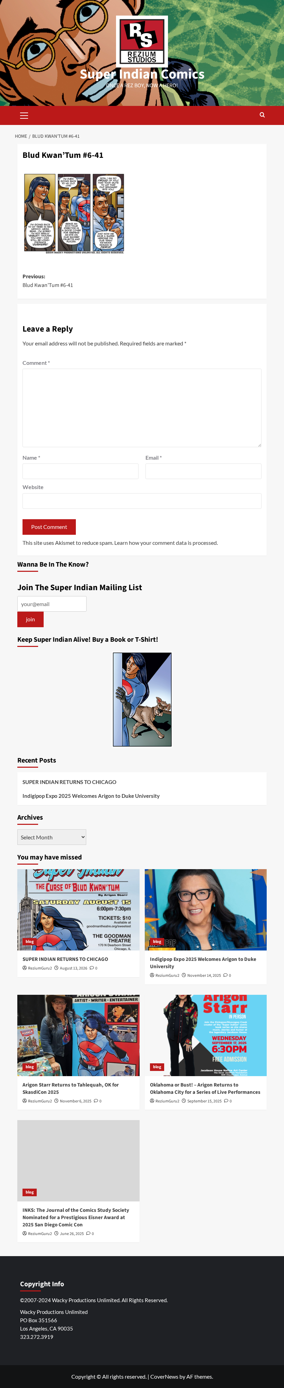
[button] (24, 114)
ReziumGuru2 (40, 968)
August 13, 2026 (73, 968)
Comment (36, 362)
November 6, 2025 (75, 1101)
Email (153, 457)
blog (30, 942)
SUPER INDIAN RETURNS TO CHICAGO (69, 782)
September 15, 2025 (204, 1101)
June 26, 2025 (72, 1234)
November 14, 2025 (204, 976)
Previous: (48, 281)
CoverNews (164, 1376)
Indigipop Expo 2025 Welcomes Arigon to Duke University (91, 796)
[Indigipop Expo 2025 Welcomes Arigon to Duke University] (206, 909)
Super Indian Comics (142, 74)
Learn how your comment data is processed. (166, 542)
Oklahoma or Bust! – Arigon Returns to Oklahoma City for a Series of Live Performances (205, 1088)
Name (31, 457)
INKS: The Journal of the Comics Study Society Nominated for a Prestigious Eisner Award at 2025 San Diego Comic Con (76, 1217)
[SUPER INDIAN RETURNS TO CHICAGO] (78, 909)
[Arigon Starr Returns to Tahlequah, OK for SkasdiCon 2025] (78, 1035)
